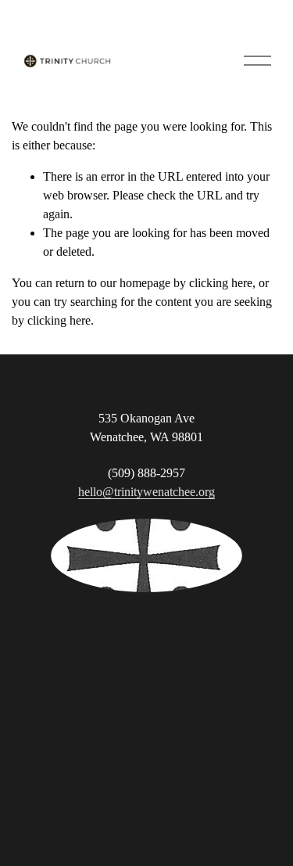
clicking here (220, 282)
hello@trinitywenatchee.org (146, 491)
